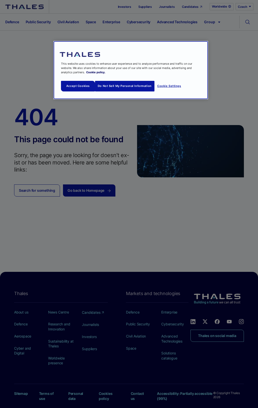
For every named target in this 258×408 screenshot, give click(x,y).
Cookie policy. (95, 72)
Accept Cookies (78, 86)
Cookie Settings (169, 86)
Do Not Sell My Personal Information (125, 86)
